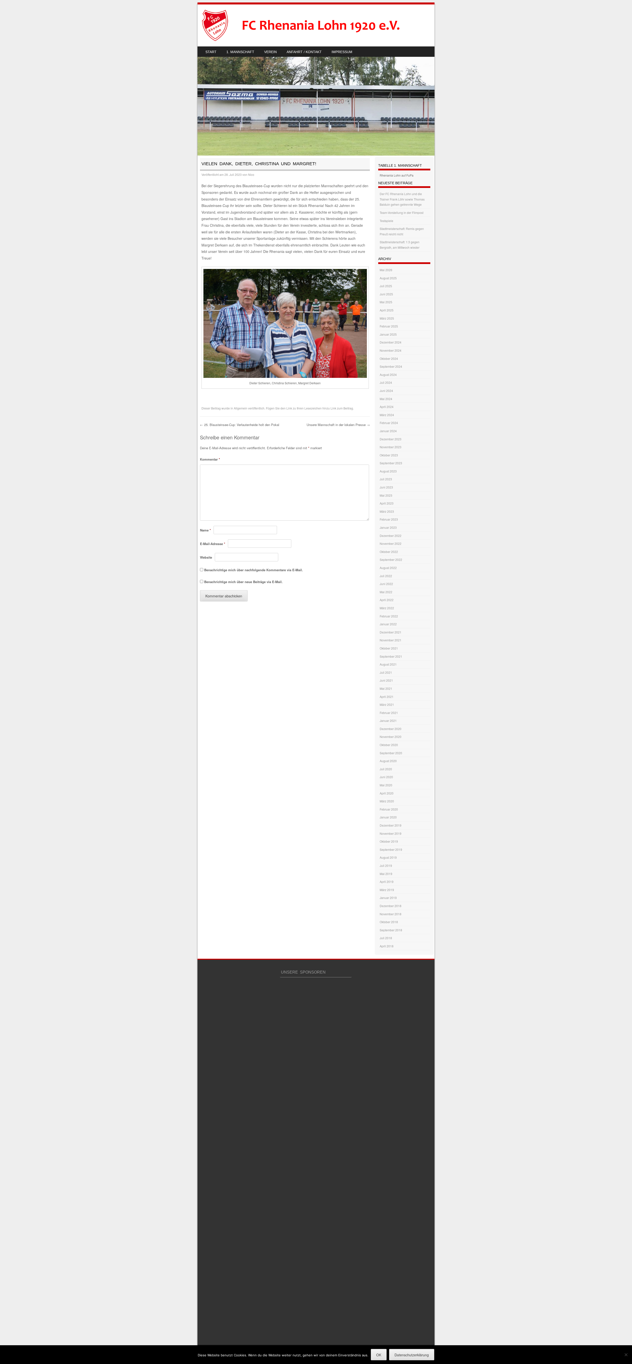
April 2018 (387, 946)
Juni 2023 (386, 487)
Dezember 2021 (390, 632)
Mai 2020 (386, 785)
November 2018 (390, 914)
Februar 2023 (389, 519)
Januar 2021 (388, 720)
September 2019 (391, 849)
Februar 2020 (389, 809)
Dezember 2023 (390, 439)
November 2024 (390, 350)
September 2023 (391, 463)
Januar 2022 (388, 624)
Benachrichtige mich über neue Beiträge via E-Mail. (243, 581)
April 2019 (387, 881)
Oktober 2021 (389, 648)
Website (206, 557)
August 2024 (388, 374)
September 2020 (391, 753)
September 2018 (391, 930)
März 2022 (387, 608)
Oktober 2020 (389, 745)
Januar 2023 (388, 527)
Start (211, 52)
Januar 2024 (388, 431)
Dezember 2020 (390, 729)
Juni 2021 (386, 680)
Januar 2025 (388, 334)
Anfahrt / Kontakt (304, 52)
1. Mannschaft (240, 52)
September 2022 (391, 559)
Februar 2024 (389, 423)
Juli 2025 (386, 286)
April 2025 (387, 310)
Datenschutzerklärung (412, 1354)
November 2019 (390, 833)
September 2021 (391, 656)
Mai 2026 (386, 270)
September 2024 (391, 366)
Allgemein (240, 408)
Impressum (342, 52)
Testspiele (386, 221)
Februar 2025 (389, 326)
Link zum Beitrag (342, 408)
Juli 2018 (386, 938)
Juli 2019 (386, 865)
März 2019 (387, 890)
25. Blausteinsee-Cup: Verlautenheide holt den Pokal (239, 424)
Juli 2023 (386, 479)
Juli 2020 (386, 769)
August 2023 (388, 471)
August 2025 (388, 278)
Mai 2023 (386, 495)
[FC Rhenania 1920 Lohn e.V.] (310, 25)
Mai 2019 (386, 874)
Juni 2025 (386, 294)
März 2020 (387, 801)
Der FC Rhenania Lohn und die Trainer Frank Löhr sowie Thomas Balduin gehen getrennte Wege (402, 199)
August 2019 (388, 857)
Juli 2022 (386, 576)
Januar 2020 (388, 817)
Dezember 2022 (390, 535)
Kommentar (210, 459)
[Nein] (625, 1354)
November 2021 (390, 640)
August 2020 (388, 761)
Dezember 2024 (390, 342)
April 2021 (387, 696)
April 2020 (387, 793)
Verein (270, 52)
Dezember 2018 (390, 906)
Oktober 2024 (389, 358)
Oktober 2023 (389, 455)
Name (205, 530)
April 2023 (387, 503)
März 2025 (387, 318)
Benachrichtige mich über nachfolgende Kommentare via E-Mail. (253, 570)
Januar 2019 (388, 898)
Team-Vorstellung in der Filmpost (401, 212)
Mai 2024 (386, 399)
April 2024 (387, 407)
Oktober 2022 (389, 552)
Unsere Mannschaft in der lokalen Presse (338, 424)
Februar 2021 (389, 713)
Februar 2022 (389, 616)
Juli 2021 (386, 672)
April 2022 (387, 600)
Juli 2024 (386, 382)
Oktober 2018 (389, 922)
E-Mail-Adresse (212, 543)
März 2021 (387, 704)
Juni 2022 (386, 584)
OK (378, 1354)
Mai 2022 (386, 592)
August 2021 (388, 664)
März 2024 (387, 415)
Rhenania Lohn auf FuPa (397, 175)
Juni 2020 (386, 777)
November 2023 (390, 447)
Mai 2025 (386, 302)
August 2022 (388, 568)
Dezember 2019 (390, 825)
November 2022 (390, 543)
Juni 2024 (386, 390)
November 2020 (390, 736)
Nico (251, 174)
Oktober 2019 (389, 841)
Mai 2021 (386, 688)
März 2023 (387, 511)
